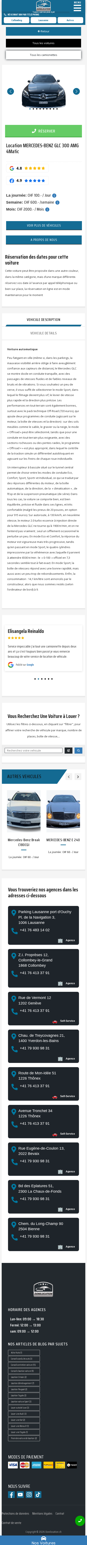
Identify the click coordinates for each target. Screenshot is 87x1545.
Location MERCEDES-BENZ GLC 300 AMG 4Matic (42, 148)
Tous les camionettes (43, 55)
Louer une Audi (19, 1414)
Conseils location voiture (22, 1371)
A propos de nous (44, 239)
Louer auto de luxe (20, 1408)
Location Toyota (18, 1395)
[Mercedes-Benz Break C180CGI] (24, 811)
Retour (44, 31)
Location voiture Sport (21, 1401)
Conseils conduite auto (21, 1359)
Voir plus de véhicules (44, 225)
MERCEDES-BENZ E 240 (63, 840)
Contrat (60, 1513)
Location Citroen (19, 1377)
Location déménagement (22, 1383)
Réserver (46, 131)
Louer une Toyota (19, 1432)
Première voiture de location (24, 1438)
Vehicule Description (43, 320)
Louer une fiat (18, 1420)
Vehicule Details (43, 333)
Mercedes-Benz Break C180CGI (24, 842)
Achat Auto (16, 1352)
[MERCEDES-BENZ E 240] (63, 811)
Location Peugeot (19, 1389)
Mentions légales (42, 1513)
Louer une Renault (20, 1426)
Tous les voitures (43, 43)
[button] (10, 91)
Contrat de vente (11, 1522)
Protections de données (15, 1513)
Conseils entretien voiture (23, 1365)
